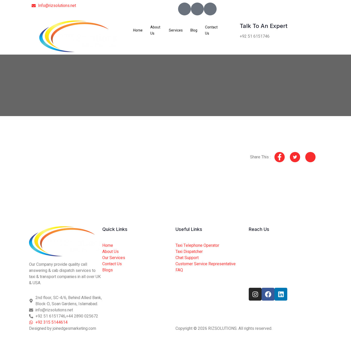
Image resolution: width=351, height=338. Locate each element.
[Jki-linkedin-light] (210, 9)
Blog (193, 30)
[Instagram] (255, 294)
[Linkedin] (280, 294)
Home (138, 30)
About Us (155, 30)
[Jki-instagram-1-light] (197, 9)
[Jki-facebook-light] (184, 9)
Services (176, 30)
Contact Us (211, 30)
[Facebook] (268, 294)
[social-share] (279, 157)
